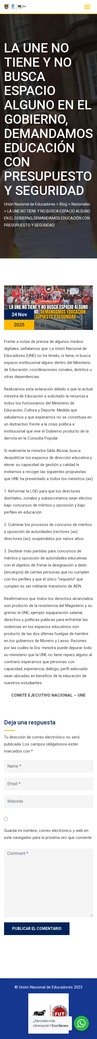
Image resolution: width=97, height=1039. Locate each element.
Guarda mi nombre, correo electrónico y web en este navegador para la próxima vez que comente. (48, 834)
